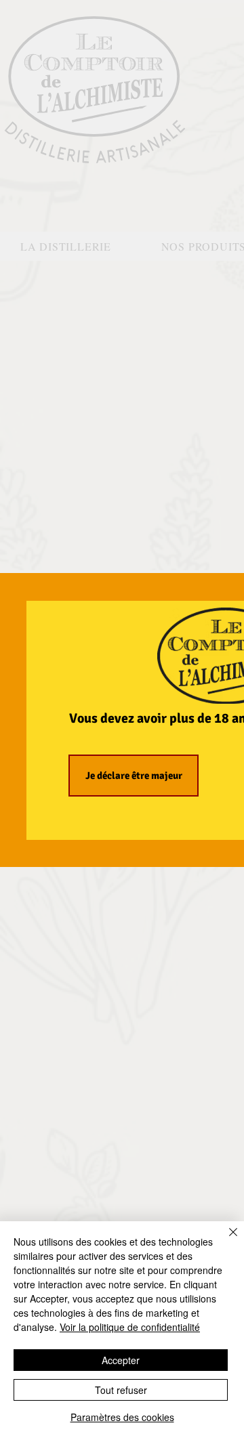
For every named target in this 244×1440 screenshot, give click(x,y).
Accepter (121, 1360)
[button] (133, 776)
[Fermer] (225, 1240)
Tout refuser (121, 1390)
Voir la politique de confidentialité (130, 1327)
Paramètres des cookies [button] (122, 1417)
